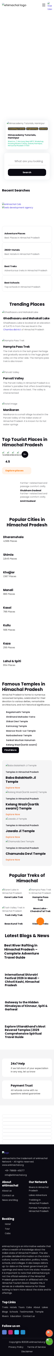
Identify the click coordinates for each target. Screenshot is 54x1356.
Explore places (15, 470)
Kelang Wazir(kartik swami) (21, 744)
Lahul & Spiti (12, 661)
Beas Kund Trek (14, 923)
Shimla (8, 555)
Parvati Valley (13, 378)
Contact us (8, 1195)
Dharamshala (13, 537)
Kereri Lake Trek (13, 897)
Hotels (13, 1307)
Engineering (32, 128)
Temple (39, 1311)
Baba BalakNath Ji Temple (21, 779)
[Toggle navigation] (43, 5)
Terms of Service (36, 1347)
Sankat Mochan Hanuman (20, 740)
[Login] (9, 132)
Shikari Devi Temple (17, 721)
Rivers (5, 1316)
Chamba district (12, 329)
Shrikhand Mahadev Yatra (20, 716)
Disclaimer (27, 1351)
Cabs (8, 1233)
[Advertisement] (27, 38)
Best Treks (10, 266)
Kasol (7, 608)
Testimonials (26, 1311)
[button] (49, 4)
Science (43, 128)
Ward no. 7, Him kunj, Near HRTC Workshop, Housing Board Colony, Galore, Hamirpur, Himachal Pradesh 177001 (26, 143)
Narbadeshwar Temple (19, 735)
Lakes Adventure (38, 1195)
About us (7, 1190)
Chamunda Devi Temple (26, 853)
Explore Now (13, 859)
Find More (10, 750)
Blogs (5, 1311)
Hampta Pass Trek (16, 347)
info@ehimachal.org (16, 1175)
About (37, 1307)
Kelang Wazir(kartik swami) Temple (22, 806)
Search (27, 172)
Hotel (8, 1224)
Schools (14, 1311)
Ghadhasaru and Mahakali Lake (26, 318)
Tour (7, 1228)
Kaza (7, 643)
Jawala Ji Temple (20, 831)
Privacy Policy (15, 1347)
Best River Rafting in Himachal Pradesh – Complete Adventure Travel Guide (21, 951)
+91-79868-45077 (15, 1170)
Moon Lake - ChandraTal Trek (40, 910)
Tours (21, 1307)
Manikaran (11, 410)
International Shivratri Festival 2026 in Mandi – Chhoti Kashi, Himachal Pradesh (22, 980)
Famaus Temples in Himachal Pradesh (39, 1209)
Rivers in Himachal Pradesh (38, 1189)
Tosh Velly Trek (14, 915)
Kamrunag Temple (16, 726)
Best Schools (11, 282)
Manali (8, 590)
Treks (5, 1307)
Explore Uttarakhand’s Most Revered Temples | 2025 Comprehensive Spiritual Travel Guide (25, 1032)
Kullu (7, 625)
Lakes (45, 1307)
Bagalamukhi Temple (18, 712)
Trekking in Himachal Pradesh (39, 1201)
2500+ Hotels (12, 250)
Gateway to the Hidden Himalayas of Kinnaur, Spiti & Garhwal (26, 1005)
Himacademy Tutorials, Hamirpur (22, 136)
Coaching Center (17, 128)
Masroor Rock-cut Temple (21, 730)
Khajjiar (9, 572)
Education (15, 1316)
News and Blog (10, 1200)
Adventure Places (14, 233)
